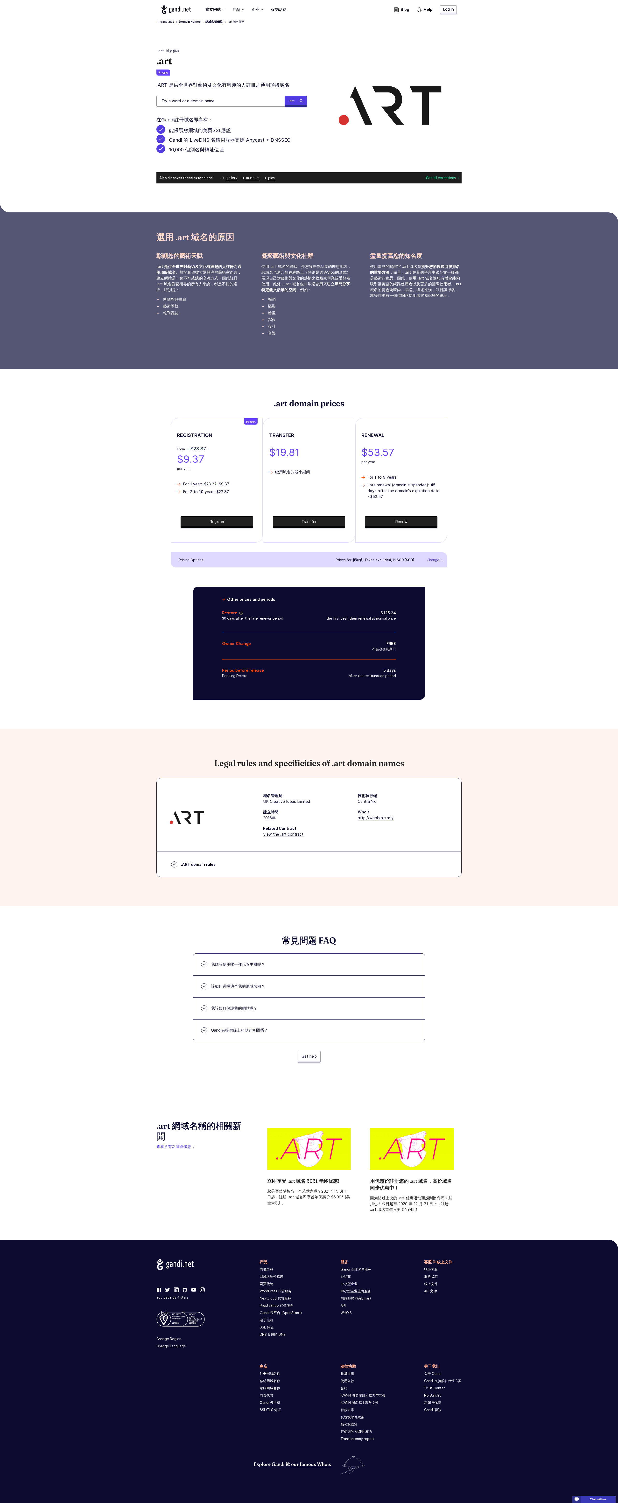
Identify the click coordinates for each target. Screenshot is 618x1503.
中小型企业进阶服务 (356, 1291)
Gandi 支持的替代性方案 (443, 1381)
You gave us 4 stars (172, 1297)
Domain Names (190, 21)
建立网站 (213, 9)
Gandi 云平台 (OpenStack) (281, 1313)
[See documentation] (240, 613)
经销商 (346, 1276)
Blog (405, 9)
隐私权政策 (349, 1424)
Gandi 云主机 (270, 1402)
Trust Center (434, 1388)
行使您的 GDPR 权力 (356, 1431)
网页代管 (266, 1284)
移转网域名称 (270, 1381)
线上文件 (431, 1284)
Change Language (171, 1346)
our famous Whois (311, 1464)
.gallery (231, 178)
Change (433, 560)
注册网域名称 (270, 1373)
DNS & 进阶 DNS (273, 1334)
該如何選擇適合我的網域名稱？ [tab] (238, 986)
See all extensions (441, 178)
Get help (309, 1056)
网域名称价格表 (271, 1276)
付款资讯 (347, 1410)
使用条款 (347, 1381)
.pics (271, 178)
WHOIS (346, 1313)
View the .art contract (283, 834)
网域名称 (266, 1269)
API (343, 1305)
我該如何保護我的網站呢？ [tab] (234, 1008)
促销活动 (279, 9)
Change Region (168, 1339)
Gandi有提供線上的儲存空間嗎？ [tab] (239, 1030)
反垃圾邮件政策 (352, 1417)
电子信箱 (266, 1320)
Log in (448, 9)
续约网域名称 (270, 1388)
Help (428, 9)
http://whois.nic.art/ (375, 817)
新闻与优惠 (432, 1402)
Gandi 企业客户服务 (356, 1269)
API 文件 (430, 1291)
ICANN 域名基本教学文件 (360, 1402)
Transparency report (357, 1439)
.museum (252, 178)
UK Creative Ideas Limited (286, 801)
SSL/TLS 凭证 (270, 1410)
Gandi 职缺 (432, 1410)
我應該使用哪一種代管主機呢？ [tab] (238, 964)
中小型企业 (349, 1284)
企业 (256, 9)
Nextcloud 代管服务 (275, 1298)
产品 (236, 9)
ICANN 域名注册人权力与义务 (363, 1395)
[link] (158, 1290)
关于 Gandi (432, 1373)
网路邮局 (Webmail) (356, 1298)
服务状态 (431, 1276)
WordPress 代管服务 (276, 1291)
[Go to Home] (176, 9)
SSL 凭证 (267, 1327)
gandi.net (167, 21)
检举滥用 (347, 1373)
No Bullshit (432, 1395)
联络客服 (431, 1269)
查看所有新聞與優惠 (173, 1146)
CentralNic (367, 801)
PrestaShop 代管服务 (276, 1305)
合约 (344, 1388)
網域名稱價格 (214, 21)
